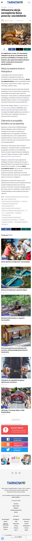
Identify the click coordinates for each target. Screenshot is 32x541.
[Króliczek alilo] (16, 459)
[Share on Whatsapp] (27, 49)
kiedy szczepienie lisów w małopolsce (11, 208)
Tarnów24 (21, 219)
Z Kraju (26, 528)
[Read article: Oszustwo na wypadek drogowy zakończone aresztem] (16, 367)
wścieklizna (5, 224)
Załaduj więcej (16, 419)
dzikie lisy (24, 201)
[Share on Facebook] (12, 49)
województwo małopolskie (21, 222)
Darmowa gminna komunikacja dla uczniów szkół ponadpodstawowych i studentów (14, 350)
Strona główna (4, 7)
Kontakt (16, 503)
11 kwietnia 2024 (19, 20)
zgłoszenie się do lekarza (12, 156)
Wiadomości (10, 7)
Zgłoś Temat (16, 505)
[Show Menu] (2, 2)
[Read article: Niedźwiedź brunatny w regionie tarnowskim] (16, 305)
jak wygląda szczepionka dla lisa (9, 203)
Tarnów (4, 344)
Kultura (4, 258)
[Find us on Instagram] (19, 473)
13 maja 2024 (4, 354)
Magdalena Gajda (9, 20)
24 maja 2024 (4, 264)
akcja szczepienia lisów (10, 199)
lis (26, 210)
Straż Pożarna (26, 519)
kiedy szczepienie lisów (7, 206)
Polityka (16, 528)
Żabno (4, 286)
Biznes (5, 521)
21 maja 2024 (4, 292)
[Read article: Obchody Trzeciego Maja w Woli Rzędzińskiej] (16, 397)
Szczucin (26, 521)
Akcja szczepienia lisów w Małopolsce (11, 201)
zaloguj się (7, 424)
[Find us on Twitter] (16, 473)
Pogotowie (16, 523)
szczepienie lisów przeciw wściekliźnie (11, 217)
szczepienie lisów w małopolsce (9, 219)
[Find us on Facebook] (12, 473)
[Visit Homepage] (15, 2)
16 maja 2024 (4, 322)
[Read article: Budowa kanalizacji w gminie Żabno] (16, 277)
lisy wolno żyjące (9, 212)
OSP (16, 521)
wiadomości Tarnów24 (7, 222)
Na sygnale (16, 519)
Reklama (16, 508)
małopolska (18, 212)
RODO (16, 512)
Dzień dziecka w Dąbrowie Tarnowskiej (15, 262)
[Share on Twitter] (19, 49)
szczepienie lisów (6, 215)
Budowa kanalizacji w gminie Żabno (14, 290)
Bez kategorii (5, 519)
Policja (4, 376)
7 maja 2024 (4, 414)
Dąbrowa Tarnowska (5, 524)
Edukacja (5, 527)
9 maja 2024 (4, 384)
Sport (16, 530)
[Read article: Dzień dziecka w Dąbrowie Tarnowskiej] (16, 249)
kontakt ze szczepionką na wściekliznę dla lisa (13, 210)
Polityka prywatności (16, 510)
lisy (3, 212)
